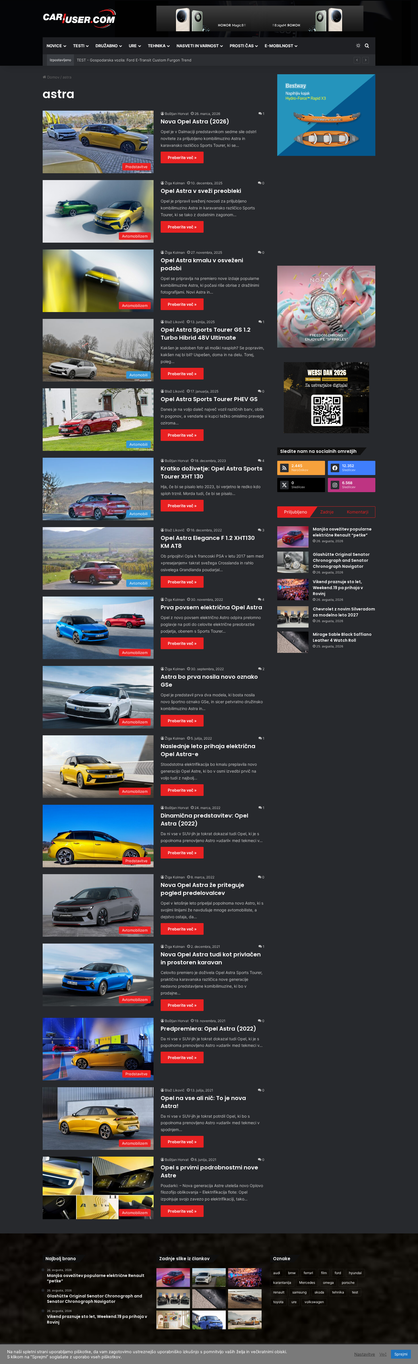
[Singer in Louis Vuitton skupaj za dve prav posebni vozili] (245, 1320)
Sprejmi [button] (400, 1354)
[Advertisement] (326, 210)
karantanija (282, 1282)
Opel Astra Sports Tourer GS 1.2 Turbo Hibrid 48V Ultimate (206, 334)
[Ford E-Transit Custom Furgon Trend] (209, 1277)
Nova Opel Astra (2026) (195, 121)
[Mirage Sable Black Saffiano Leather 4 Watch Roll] (293, 642)
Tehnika (156, 45)
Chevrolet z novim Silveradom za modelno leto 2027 (344, 612)
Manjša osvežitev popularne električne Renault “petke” (342, 532)
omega (328, 1282)
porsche (348, 1282)
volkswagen (314, 1302)
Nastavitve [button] (364, 1354)
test (355, 1292)
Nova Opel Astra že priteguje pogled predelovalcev (202, 889)
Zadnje (327, 512)
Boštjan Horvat (177, 114)
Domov (52, 77)
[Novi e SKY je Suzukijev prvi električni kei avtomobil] (209, 1320)
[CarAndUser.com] (79, 18)
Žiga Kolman (175, 183)
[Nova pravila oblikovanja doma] (173, 1320)
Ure (133, 45)
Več (383, 1354)
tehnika (338, 1292)
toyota (278, 1302)
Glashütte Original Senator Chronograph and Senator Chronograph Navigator (341, 560)
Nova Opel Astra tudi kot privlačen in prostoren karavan (211, 958)
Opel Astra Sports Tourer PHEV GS (209, 399)
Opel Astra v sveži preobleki (201, 191)
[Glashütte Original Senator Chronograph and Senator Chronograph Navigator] (293, 562)
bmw (292, 1273)
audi (276, 1273)
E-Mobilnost (279, 45)
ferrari (308, 1273)
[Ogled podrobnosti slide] (326, 115)
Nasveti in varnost (198, 45)
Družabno (107, 45)
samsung (299, 1292)
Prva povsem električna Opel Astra (211, 607)
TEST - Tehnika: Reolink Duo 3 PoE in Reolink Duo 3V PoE (128, 60)
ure (294, 1302)
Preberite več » (182, 157)
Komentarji (358, 512)
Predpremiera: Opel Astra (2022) (208, 1029)
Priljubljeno (295, 512)
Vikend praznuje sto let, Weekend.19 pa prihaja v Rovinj (338, 588)
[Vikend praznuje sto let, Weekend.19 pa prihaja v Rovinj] (293, 589)
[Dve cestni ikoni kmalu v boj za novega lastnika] (245, 1298)
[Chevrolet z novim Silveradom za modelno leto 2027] (293, 617)
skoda (319, 1292)
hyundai (355, 1273)
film (324, 1273)
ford (338, 1273)
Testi (78, 45)
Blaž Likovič (175, 322)
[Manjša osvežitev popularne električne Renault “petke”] (293, 537)
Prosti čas (242, 45)
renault (278, 1292)
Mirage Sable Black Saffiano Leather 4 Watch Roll (342, 637)
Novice (54, 45)
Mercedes (307, 1282)
